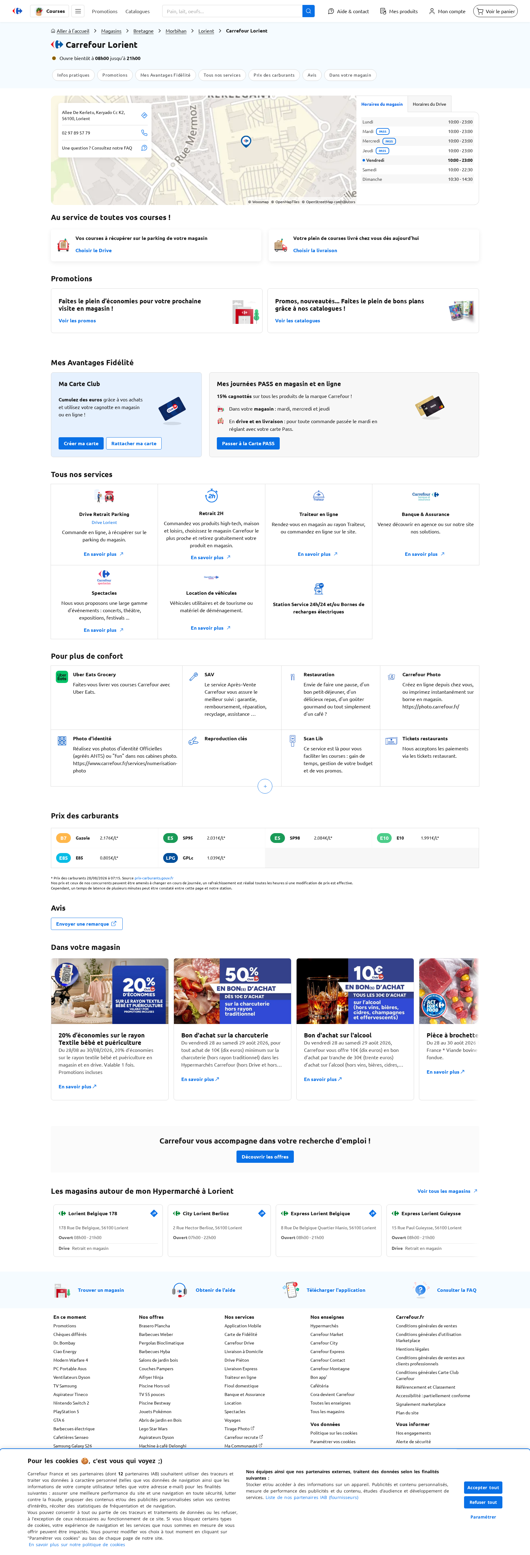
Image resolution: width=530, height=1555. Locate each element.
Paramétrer (483, 1517)
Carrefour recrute (242, 1437)
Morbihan (176, 31)
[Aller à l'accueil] (17, 11)
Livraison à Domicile (244, 1351)
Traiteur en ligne (240, 1377)
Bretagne (143, 31)
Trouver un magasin (101, 1290)
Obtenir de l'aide (215, 1290)
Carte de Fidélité (241, 1334)
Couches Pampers (156, 1368)
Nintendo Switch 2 (71, 1402)
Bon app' (318, 1377)
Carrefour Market (327, 1334)
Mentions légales (412, 1349)
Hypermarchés (324, 1325)
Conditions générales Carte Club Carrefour (427, 1375)
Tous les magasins (327, 1411)
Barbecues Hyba (154, 1351)
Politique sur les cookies (333, 1433)
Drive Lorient (104, 522)
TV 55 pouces (152, 1394)
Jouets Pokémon (155, 1411)
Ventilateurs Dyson (71, 1377)
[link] (154, 1216)
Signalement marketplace (421, 1404)
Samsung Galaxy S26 (72, 1445)
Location (233, 1402)
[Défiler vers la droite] (464, 1033)
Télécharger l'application (336, 1290)
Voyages (232, 1420)
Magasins (111, 31)
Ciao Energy (64, 1351)
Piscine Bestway (155, 1402)
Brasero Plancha (154, 1325)
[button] (77, 11)
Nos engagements (413, 1433)
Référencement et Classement (425, 1387)
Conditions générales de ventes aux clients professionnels (430, 1360)
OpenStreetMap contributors (328, 201)
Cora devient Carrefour (332, 1394)
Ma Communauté (242, 1445)
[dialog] (265, 1502)
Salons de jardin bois (158, 1360)
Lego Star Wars (153, 1428)
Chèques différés (69, 1334)
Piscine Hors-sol (154, 1385)
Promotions (64, 1325)
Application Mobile (243, 1325)
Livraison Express (241, 1368)
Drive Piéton (237, 1360)
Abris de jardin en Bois (160, 1420)
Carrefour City (324, 1342)
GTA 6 (58, 1420)
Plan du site (407, 1412)
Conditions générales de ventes (426, 1325)
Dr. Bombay (64, 1342)
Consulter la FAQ (457, 1290)
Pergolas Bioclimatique (161, 1342)
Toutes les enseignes (330, 1402)
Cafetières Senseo (70, 1437)
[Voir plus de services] (265, 786)
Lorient (206, 31)
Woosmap (258, 201)
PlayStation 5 (66, 1411)
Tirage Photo (238, 1428)
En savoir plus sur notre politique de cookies (77, 1544)
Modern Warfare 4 (70, 1360)
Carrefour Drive (239, 1342)
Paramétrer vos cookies (332, 1441)
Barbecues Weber (156, 1334)
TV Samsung (65, 1385)
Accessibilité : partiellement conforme (433, 1395)
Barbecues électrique (74, 1428)
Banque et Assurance (245, 1394)
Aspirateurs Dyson (156, 1437)
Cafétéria (319, 1385)
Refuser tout (483, 1502)
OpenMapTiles (285, 201)
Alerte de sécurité (413, 1441)
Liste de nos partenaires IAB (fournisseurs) (312, 1497)
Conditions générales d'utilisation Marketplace (428, 1337)
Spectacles (235, 1411)
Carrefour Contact (327, 1360)
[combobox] (238, 11)
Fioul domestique (242, 1385)
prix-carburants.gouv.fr (154, 877)
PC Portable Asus (69, 1368)
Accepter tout (483, 1487)
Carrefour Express (327, 1351)
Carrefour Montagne (330, 1368)
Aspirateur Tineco (70, 1394)
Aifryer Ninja (151, 1377)
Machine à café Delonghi (162, 1445)
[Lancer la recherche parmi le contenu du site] (308, 11)
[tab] (382, 104)
